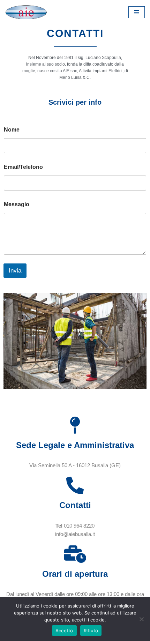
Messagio (16, 204)
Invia (15, 270)
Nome (12, 130)
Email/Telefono (23, 167)
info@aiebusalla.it (75, 534)
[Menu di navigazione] (136, 12)
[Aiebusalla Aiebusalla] (26, 12)
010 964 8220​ (79, 526)
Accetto (64, 630)
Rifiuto (91, 630)
